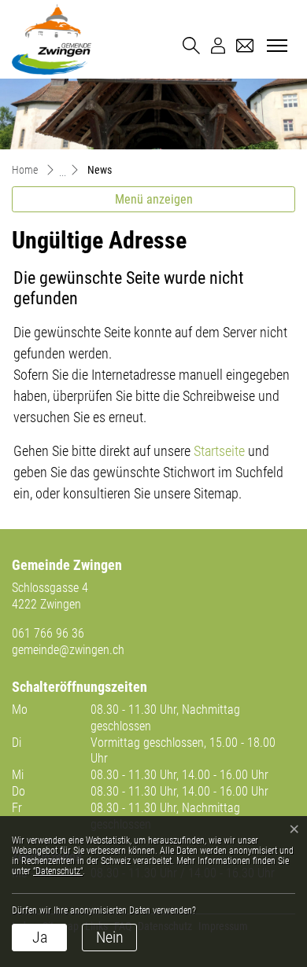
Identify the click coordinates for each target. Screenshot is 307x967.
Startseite (219, 451)
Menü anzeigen (154, 199)
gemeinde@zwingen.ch (68, 649)
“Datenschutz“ (58, 871)
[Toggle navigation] (274, 46)
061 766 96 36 (48, 633)
